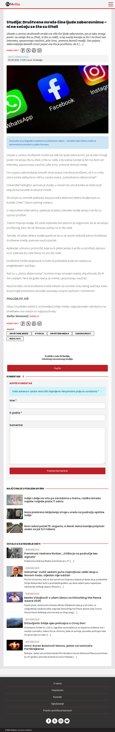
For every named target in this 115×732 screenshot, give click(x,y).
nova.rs (34, 316)
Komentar (16, 425)
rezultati (15, 338)
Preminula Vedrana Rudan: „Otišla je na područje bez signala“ (61, 555)
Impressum (57, 690)
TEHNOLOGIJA (22, 56)
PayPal (57, 368)
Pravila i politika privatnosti (57, 710)
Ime (13, 400)
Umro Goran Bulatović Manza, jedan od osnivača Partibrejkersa (58, 647)
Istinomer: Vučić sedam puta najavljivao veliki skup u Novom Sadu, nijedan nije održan (61, 573)
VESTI (10, 56)
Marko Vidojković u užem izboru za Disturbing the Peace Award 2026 (62, 599)
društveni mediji (59, 333)
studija (39, 333)
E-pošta (16, 412)
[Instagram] (60, 721)
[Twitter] (54, 721)
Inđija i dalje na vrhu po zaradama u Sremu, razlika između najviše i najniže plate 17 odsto (62, 500)
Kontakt (57, 696)
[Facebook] (48, 721)
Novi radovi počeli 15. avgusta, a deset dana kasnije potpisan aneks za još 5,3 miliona (64, 528)
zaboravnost (83, 333)
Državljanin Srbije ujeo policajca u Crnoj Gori (54, 623)
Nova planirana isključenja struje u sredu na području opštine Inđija (64, 514)
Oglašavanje (57, 703)
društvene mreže (19, 333)
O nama (58, 683)
